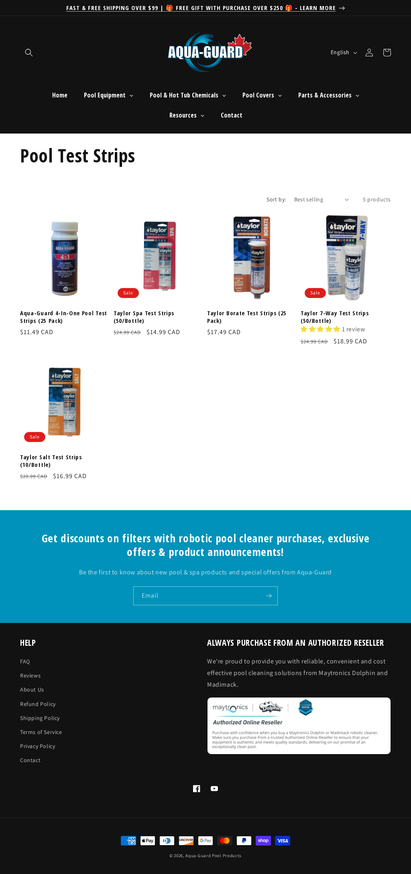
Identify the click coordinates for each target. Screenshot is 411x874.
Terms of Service (41, 732)
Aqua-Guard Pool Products (213, 855)
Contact (30, 760)
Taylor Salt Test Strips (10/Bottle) (51, 460)
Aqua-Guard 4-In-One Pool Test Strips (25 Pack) (63, 316)
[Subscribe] (268, 595)
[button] (29, 52)
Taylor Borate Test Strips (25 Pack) (247, 316)
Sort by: (276, 199)
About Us (32, 689)
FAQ (25, 661)
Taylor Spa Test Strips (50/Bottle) (144, 316)
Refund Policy (38, 704)
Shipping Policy (40, 718)
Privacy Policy (37, 746)
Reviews (30, 675)
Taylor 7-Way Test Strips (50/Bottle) (335, 316)
